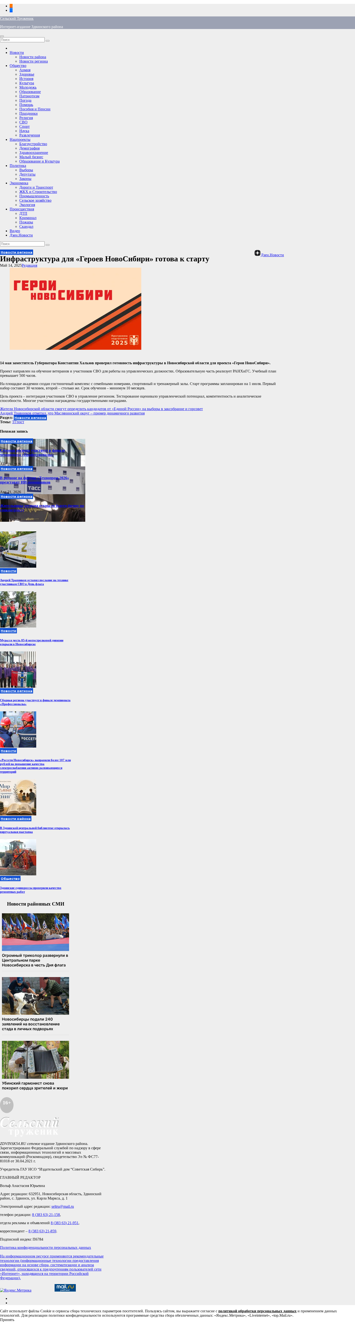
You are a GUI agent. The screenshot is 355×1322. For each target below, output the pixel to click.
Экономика (19, 183)
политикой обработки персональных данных (257, 1311)
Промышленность (34, 196)
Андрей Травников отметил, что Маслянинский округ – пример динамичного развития (72, 413)
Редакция (29, 265)
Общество (18, 66)
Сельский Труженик (17, 18)
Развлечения (29, 135)
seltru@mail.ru (62, 1206)
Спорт (24, 126)
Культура (26, 83)
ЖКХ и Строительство (38, 192)
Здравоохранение (33, 152)
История (26, 79)
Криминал (27, 218)
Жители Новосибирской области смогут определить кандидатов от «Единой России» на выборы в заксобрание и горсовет (101, 409)
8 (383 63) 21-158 (46, 1215)
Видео (15, 231)
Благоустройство (33, 144)
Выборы (26, 170)
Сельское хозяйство (35, 200)
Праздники (28, 113)
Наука (24, 131)
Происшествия (22, 209)
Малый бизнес (31, 157)
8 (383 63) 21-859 (42, 1231)
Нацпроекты (20, 139)
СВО (23, 122)
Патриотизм (29, 96)
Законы (25, 179)
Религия (26, 118)
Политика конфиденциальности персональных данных (45, 1247)
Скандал (26, 226)
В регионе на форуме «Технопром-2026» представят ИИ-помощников (34, 480)
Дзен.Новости (21, 235)
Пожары (26, 222)
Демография (29, 148)
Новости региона (33, 61)
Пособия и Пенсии (34, 109)
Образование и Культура (39, 161)
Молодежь (27, 87)
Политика (18, 166)
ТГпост (18, 422)
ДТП (23, 213)
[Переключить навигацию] (2, 36)
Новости (17, 52)
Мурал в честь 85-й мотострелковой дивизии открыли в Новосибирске (31, 642)
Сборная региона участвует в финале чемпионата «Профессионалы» (32, 452)
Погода (25, 100)
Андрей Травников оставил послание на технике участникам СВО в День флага (34, 582)
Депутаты (27, 174)
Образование (30, 92)
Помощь (26, 105)
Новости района (32, 57)
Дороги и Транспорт (36, 187)
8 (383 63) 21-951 (64, 1223)
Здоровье (26, 74)
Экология (27, 205)
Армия (24, 70)
